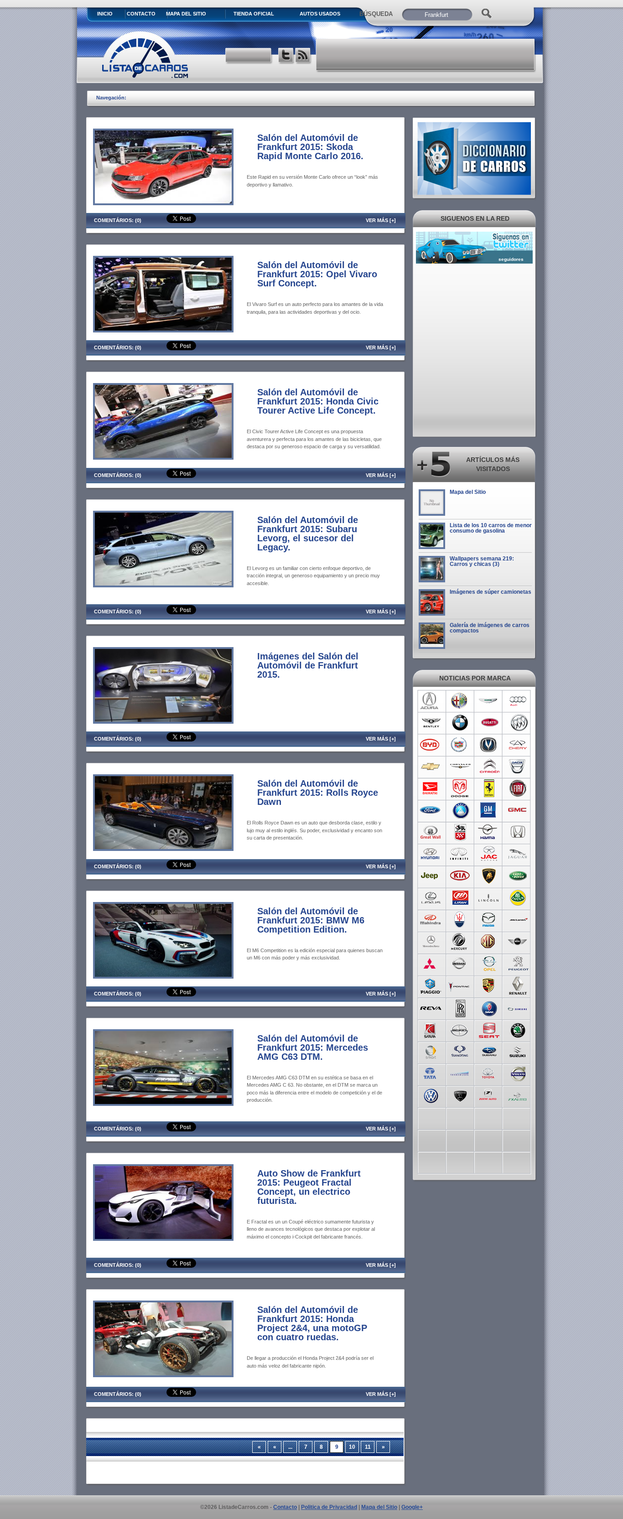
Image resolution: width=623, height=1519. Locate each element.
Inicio (105, 13)
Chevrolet (430, 767)
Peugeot (518, 964)
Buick (518, 723)
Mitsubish (430, 964)
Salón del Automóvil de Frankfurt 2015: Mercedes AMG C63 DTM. (312, 1047)
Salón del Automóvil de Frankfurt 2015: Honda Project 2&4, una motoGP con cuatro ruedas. (312, 1323)
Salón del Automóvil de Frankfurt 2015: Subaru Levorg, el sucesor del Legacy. (307, 533)
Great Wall (430, 832)
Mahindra (430, 920)
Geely (460, 810)
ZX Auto (518, 1095)
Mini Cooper (518, 942)
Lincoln (489, 898)
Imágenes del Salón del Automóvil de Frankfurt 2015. (307, 665)
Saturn (430, 1029)
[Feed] (303, 56)
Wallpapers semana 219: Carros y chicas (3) (482, 561)
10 (352, 1447)
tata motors (430, 1073)
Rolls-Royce (460, 1007)
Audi (518, 701)
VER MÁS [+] (381, 220)
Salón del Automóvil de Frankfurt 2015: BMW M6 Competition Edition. (310, 920)
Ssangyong (460, 1051)
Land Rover (518, 876)
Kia (460, 876)
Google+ (412, 1507)
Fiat (518, 788)
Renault (518, 985)
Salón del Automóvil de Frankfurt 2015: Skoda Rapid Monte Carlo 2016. (310, 147)
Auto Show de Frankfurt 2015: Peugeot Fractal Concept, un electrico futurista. (309, 1187)
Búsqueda (376, 13)
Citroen (489, 767)
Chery (518, 745)
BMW (460, 723)
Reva (430, 1007)
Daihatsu (430, 788)
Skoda (518, 1029)
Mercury (460, 942)
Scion (460, 1029)
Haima (489, 832)
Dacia (518, 767)
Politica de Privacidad (329, 1507)
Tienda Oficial (254, 13)
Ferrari (489, 788)
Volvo (518, 1073)
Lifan (460, 898)
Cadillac (460, 745)
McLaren (518, 920)
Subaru (489, 1051)
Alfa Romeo (460, 701)
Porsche (489, 985)
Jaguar (518, 854)
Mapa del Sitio (468, 492)
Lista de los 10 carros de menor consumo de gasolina (491, 528)
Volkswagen (430, 1095)
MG (489, 942)
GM (489, 810)
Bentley (430, 723)
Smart (430, 1051)
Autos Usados (320, 13)
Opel (489, 964)
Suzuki (518, 1051)
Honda (518, 832)
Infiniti (460, 854)
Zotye (489, 1095)
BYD (430, 745)
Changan (489, 745)
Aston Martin (489, 701)
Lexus (430, 898)
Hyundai (430, 854)
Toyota (489, 1073)
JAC (489, 854)
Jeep (430, 876)
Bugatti (489, 723)
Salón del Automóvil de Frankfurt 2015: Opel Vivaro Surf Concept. (317, 274)
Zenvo (460, 1095)
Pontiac (460, 985)
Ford (430, 810)
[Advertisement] (426, 54)
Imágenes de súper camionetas (490, 592)
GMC (518, 810)
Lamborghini (489, 876)
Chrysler (460, 767)
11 (368, 1447)
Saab (489, 1007)
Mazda (489, 920)
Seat (489, 1029)
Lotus (518, 898)
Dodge (460, 788)
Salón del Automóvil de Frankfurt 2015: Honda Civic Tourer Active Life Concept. (318, 401)
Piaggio (430, 985)
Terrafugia (460, 1073)
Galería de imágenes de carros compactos (490, 628)
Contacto (141, 13)
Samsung (518, 1007)
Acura (430, 701)
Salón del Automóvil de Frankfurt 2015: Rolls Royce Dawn (317, 792)
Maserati (460, 920)
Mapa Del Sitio (186, 13)
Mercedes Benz (430, 942)
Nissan (460, 964)
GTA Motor (460, 832)
